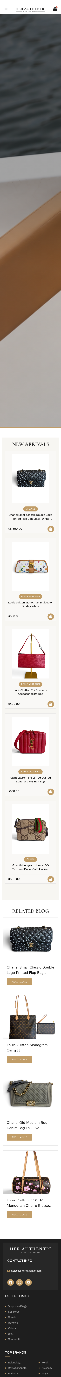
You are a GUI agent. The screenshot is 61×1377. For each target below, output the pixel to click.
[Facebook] (10, 1282)
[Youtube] (28, 1282)
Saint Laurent (30, 771)
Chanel (30, 509)
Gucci (30, 859)
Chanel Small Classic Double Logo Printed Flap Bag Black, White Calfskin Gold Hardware (30, 518)
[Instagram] (19, 1282)
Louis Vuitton (30, 596)
